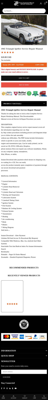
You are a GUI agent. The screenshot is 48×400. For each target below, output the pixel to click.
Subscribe (6, 377)
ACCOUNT (13, 398)
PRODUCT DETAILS (12, 104)
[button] (45, 3)
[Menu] (2, 3)
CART (34, 398)
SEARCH (44, 398)
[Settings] (41, 3)
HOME (3, 398)
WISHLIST (24, 398)
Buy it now (24, 85)
